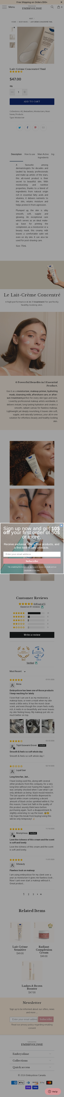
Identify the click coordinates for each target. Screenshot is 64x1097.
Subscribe (32, 561)
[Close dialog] (61, 525)
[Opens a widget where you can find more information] (53, 1092)
